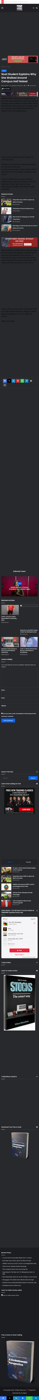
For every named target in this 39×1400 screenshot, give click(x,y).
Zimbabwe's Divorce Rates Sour (23, 208)
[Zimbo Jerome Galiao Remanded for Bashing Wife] (10, 610)
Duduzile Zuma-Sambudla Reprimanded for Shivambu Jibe (19, 1282)
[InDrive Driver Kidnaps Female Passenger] (6, 895)
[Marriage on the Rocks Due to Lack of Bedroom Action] (6, 227)
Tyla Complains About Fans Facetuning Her (17, 2)
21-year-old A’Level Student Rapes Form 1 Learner (17, 1258)
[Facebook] (5, 381)
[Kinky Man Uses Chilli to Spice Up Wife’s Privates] (6, 201)
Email (3, 698)
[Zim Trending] (19, 8)
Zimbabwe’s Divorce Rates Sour (11, 1285)
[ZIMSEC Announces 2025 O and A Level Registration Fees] (6, 886)
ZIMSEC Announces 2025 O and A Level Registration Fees (23, 885)
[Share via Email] (31, 381)
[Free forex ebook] (19, 59)
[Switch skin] (33, 8)
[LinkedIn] (13, 381)
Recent (10, 862)
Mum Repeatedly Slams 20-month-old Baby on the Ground (19, 1277)
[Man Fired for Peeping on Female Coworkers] (6, 219)
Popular (28, 862)
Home (4, 66)
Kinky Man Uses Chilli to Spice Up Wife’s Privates (16, 1260)
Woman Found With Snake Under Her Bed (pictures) (29, 631)
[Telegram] (26, 381)
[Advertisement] (19, 33)
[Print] (5, 385)
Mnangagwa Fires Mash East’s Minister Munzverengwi (18, 1279)
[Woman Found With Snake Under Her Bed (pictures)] (29, 616)
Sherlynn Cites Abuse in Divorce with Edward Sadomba (9, 650)
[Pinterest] (18, 381)
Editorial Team (19, 571)
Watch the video (8, 321)
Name (3, 690)
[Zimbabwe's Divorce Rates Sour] (6, 210)
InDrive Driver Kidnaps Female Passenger (14, 1266)
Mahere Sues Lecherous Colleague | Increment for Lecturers (19, 588)
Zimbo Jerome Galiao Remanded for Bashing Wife (9, 618)
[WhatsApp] (22, 381)
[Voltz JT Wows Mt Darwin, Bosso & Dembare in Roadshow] (29, 642)
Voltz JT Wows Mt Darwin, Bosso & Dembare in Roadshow (28, 650)
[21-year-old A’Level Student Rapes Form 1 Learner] (6, 870)
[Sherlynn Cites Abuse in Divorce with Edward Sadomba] (10, 642)
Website (3, 705)
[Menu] (2, 8)
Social (8, 66)
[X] (9, 381)
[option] (19, 586)
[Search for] (37, 8)
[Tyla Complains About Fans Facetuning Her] (6, 903)
